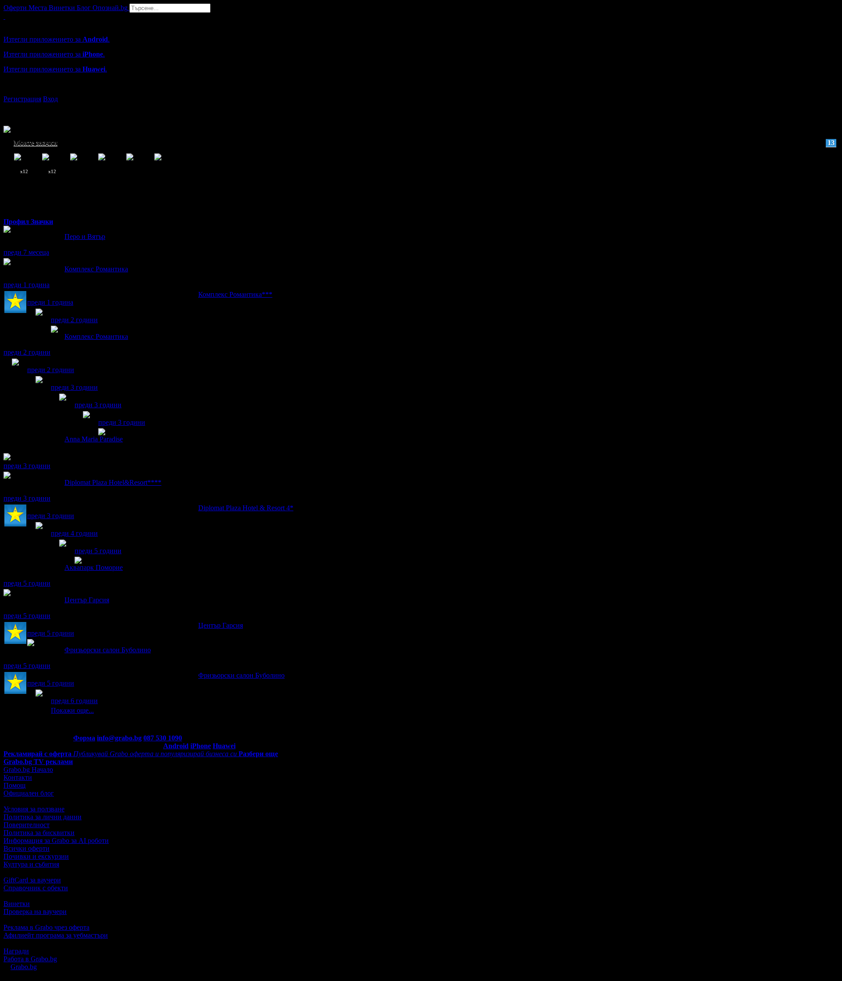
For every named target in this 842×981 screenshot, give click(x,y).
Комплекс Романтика (96, 269)
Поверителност (27, 824)
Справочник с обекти (36, 888)
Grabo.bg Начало (28, 769)
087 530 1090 (162, 738)
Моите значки (424, 142)
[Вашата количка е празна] (4, 16)
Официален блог (29, 793)
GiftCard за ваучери (32, 880)
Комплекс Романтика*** (235, 294)
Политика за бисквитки (39, 832)
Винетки (17, 903)
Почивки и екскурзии (36, 856)
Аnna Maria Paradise (93, 439)
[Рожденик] (39, 320)
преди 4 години (74, 533)
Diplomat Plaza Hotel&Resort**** (112, 482)
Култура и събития (31, 864)
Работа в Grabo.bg (30, 959)
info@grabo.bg (119, 738)
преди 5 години (98, 550)
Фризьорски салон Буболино (107, 650)
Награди (16, 951)
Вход (50, 99)
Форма (84, 738)
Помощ (14, 785)
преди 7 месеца (26, 252)
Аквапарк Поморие (93, 567)
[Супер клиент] (15, 303)
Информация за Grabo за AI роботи (56, 840)
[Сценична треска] (86, 423)
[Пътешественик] (15, 370)
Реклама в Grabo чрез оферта (46, 927)
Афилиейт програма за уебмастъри (56, 935)
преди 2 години (74, 319)
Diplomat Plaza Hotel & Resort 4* (245, 508)
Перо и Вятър (84, 236)
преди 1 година (27, 284)
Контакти (18, 777)
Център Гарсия (86, 600)
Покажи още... (72, 710)
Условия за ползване (34, 809)
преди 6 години (74, 700)
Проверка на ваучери (35, 911)
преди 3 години (74, 387)
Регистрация (22, 99)
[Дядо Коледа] (63, 405)
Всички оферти (27, 848)
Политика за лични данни (43, 817)
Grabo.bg (24, 966)
